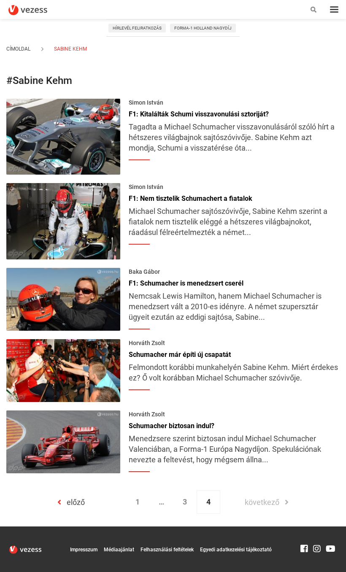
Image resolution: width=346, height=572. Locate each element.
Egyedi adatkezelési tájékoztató (236, 550)
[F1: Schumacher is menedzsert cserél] (63, 298)
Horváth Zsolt (147, 343)
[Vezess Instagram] (317, 530)
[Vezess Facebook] (304, 530)
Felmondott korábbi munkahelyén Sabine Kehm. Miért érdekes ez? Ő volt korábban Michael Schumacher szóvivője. (233, 372)
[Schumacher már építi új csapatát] (63, 370)
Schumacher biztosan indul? (171, 426)
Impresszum (83, 550)
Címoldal (18, 49)
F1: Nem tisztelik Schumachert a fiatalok (190, 198)
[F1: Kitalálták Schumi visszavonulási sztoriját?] (63, 136)
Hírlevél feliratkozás (137, 28)
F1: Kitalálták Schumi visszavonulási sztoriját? (199, 114)
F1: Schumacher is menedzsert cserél (186, 283)
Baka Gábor (144, 271)
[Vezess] (35, 10)
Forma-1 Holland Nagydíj (203, 28)
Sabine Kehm (70, 49)
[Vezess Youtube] (329, 530)
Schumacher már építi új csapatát (180, 355)
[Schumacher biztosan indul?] (63, 441)
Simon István (146, 102)
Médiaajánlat (119, 550)
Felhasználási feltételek (167, 550)
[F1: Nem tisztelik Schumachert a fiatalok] (63, 221)
